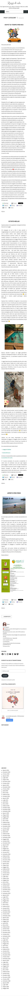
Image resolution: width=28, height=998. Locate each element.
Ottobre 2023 (6, 783)
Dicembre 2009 (6, 975)
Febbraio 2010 (6, 971)
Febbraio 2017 (6, 850)
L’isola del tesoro (6, 452)
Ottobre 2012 (6, 913)
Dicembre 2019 (6, 824)
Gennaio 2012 (6, 928)
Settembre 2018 (6, 837)
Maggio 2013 (6, 900)
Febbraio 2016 (6, 856)
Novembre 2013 (6, 889)
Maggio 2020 (6, 817)
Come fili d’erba (6, 641)
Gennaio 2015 (6, 871)
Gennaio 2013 (6, 908)
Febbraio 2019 (6, 833)
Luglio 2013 (5, 897)
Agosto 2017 (6, 844)
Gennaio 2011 (6, 951)
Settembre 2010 (6, 958)
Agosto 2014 (6, 874)
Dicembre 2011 (6, 930)
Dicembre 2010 (6, 953)
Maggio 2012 (6, 921)
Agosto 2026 (6, 770)
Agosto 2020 (6, 813)
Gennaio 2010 (6, 973)
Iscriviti (5, 675)
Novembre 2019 (6, 826)
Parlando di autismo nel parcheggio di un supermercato (14, 634)
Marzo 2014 (5, 882)
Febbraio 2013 (6, 906)
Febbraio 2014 (6, 884)
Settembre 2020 (6, 811)
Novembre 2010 (6, 954)
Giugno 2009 (6, 986)
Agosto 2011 (6, 938)
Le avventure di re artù (6, 457)
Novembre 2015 (6, 859)
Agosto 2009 (6, 982)
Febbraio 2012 (6, 927)
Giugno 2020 (6, 815)
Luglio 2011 (5, 940)
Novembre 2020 (6, 809)
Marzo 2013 (5, 904)
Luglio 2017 (5, 846)
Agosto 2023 (6, 785)
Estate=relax (14, 221)
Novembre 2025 (6, 772)
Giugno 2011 (6, 941)
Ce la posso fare (6, 646)
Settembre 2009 (6, 981)
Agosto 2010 (6, 960)
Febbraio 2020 (6, 822)
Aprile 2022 (5, 790)
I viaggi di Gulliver (6, 449)
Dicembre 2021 (6, 796)
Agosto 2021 (6, 798)
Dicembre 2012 (6, 910)
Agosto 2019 (6, 830)
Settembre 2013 (6, 893)
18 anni (4, 636)
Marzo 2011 (5, 947)
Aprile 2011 (5, 945)
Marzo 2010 (5, 969)
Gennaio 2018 (6, 841)
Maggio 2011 (6, 943)
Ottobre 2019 (6, 828)
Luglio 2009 (5, 984)
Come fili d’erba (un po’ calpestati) (10, 638)
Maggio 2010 (6, 966)
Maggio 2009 (6, 988)
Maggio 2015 (6, 867)
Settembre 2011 (6, 936)
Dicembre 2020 (6, 807)
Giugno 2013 (6, 899)
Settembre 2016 (6, 854)
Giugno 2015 (6, 865)
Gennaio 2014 (6, 886)
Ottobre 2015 (6, 861)
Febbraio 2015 (6, 869)
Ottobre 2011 (6, 934)
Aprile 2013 (5, 902)
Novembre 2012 (6, 912)
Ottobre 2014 (6, 872)
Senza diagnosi (6, 627)
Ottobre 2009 (6, 979)
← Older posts (6, 616)
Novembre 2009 (6, 977)
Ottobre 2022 (6, 789)
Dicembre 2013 (6, 887)
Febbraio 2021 (6, 805)
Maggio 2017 (6, 848)
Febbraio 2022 (6, 794)
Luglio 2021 (5, 800)
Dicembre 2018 (6, 835)
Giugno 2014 (6, 878)
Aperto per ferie (14, 493)
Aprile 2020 (5, 818)
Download (9, 720)
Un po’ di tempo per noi (14, 25)
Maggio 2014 (6, 880)
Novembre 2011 (6, 932)
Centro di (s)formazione (8, 639)
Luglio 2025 (5, 777)
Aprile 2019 (5, 831)
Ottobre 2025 (6, 774)
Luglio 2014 (5, 876)
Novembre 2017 (6, 843)
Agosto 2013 (6, 895)
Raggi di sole (14, 3)
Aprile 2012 (5, 923)
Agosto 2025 (6, 775)
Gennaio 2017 (6, 852)
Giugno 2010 (6, 964)
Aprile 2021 (5, 802)
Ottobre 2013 (6, 891)
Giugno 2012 (6, 919)
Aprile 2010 (5, 968)
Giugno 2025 (6, 779)
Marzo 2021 (5, 803)
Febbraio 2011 (6, 949)
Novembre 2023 (6, 781)
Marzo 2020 (5, 820)
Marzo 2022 (5, 792)
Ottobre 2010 (6, 956)
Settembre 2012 (6, 915)
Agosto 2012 (6, 917)
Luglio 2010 (5, 962)
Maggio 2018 (6, 839)
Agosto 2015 (6, 863)
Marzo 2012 (5, 925)
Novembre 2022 (6, 787)
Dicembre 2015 (6, 858)
